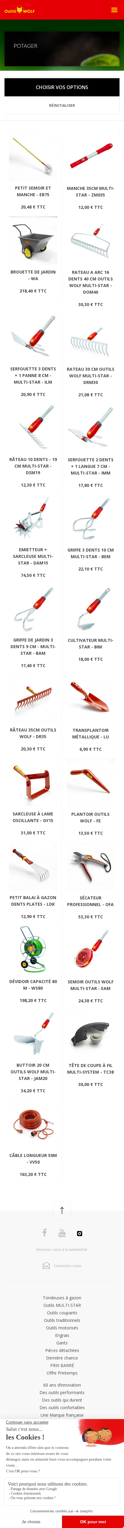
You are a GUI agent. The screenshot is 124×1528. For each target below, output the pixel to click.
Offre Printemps (62, 1373)
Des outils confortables (62, 1407)
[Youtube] (62, 1233)
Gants (62, 1343)
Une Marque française (62, 1415)
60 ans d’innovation (62, 1385)
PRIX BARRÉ (62, 1365)
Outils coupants (62, 1313)
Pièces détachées (62, 1350)
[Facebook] (44, 1233)
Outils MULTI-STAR (62, 1305)
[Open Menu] (114, 10)
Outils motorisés (62, 1328)
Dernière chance (62, 1358)
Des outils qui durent (62, 1400)
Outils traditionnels (62, 1320)
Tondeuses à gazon (62, 1298)
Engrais (62, 1335)
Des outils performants (62, 1392)
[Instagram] (80, 1234)
